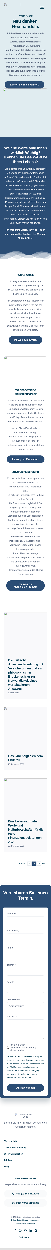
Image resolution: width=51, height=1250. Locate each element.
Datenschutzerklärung (28, 1057)
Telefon (11, 965)
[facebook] (15, 1230)
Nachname (13, 930)
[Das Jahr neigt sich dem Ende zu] (25, 728)
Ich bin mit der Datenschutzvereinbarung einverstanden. (23, 1048)
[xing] (36, 1230)
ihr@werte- (11, 1077)
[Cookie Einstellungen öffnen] (5, 1246)
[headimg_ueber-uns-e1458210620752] (12, 4)
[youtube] (25, 1230)
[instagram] (20, 1230)
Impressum (34, 1220)
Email (10, 982)
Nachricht (12, 1016)
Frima (10, 947)
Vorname (12, 913)
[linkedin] (31, 1230)
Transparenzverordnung (25, 1223)
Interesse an (14, 999)
